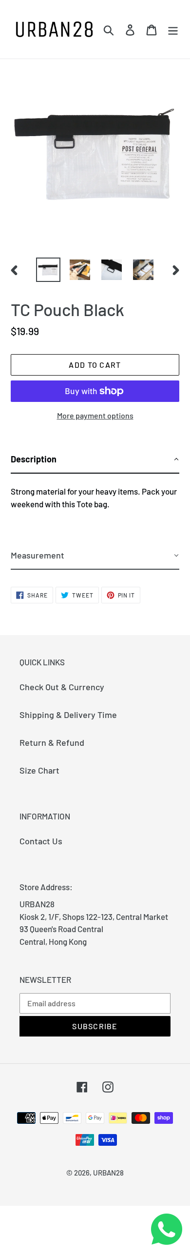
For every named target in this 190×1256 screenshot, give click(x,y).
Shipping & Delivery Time (68, 714)
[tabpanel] (95, 508)
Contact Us (40, 841)
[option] (48, 269)
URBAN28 (108, 1172)
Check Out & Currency (61, 686)
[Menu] (173, 29)
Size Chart (39, 770)
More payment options (95, 415)
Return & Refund (51, 742)
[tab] (95, 460)
